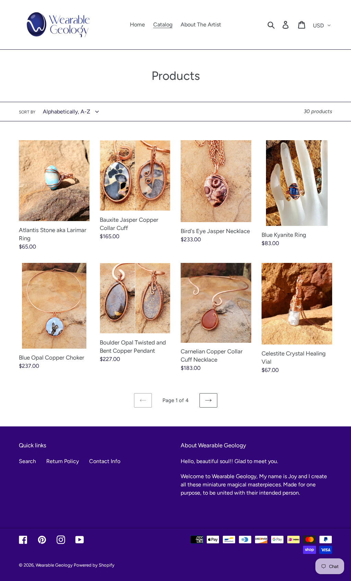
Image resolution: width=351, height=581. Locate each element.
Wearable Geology (55, 565)
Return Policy (62, 461)
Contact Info (104, 461)
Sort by (27, 112)
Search (27, 461)
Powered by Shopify (94, 565)
